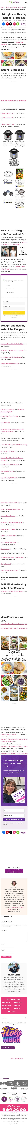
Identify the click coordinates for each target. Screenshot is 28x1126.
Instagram (10, 1109)
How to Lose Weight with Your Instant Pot (14, 628)
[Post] (10, 24)
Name (3, 944)
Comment (24, 20)
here (22, 981)
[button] (14, 790)
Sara (5, 20)
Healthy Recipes (17, 7)
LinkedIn (24, 1109)
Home (2, 7)
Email (2, 950)
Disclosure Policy (14, 1112)
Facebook (4, 1109)
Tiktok (21, 1109)
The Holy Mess (14, 2)
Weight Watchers (6, 741)
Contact (17, 1109)
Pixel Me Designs (16, 1123)
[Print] (17, 24)
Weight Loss (9, 869)
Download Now (14, 313)
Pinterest (7, 1109)
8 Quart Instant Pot (7, 124)
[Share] (3, 24)
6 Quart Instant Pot (7, 117)
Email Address (6, 306)
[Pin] (7, 24)
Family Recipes (18, 872)
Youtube (14, 1109)
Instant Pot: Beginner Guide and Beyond (13, 100)
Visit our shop (8, 1047)
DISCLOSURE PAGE (17, 1058)
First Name (5, 301)
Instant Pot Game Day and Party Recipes (14, 624)
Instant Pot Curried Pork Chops (10, 522)
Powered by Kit (14, 317)
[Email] (14, 24)
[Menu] (2, 2)
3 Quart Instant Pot (7, 113)
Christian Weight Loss (8, 734)
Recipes (8, 7)
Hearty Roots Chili (6, 471)
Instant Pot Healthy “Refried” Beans (12, 591)
